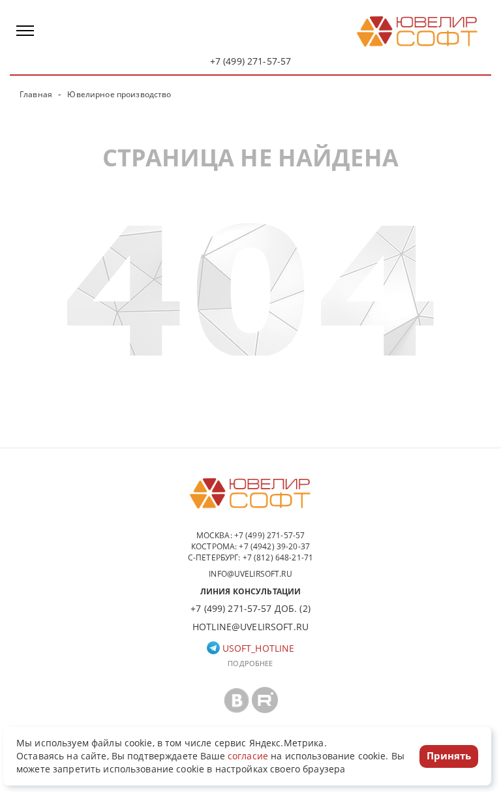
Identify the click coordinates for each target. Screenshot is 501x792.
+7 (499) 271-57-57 (251, 61)
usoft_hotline (257, 648)
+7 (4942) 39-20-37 (274, 546)
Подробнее (250, 663)
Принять (449, 755)
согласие (248, 756)
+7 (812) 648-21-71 (278, 557)
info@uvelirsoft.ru (250, 573)
